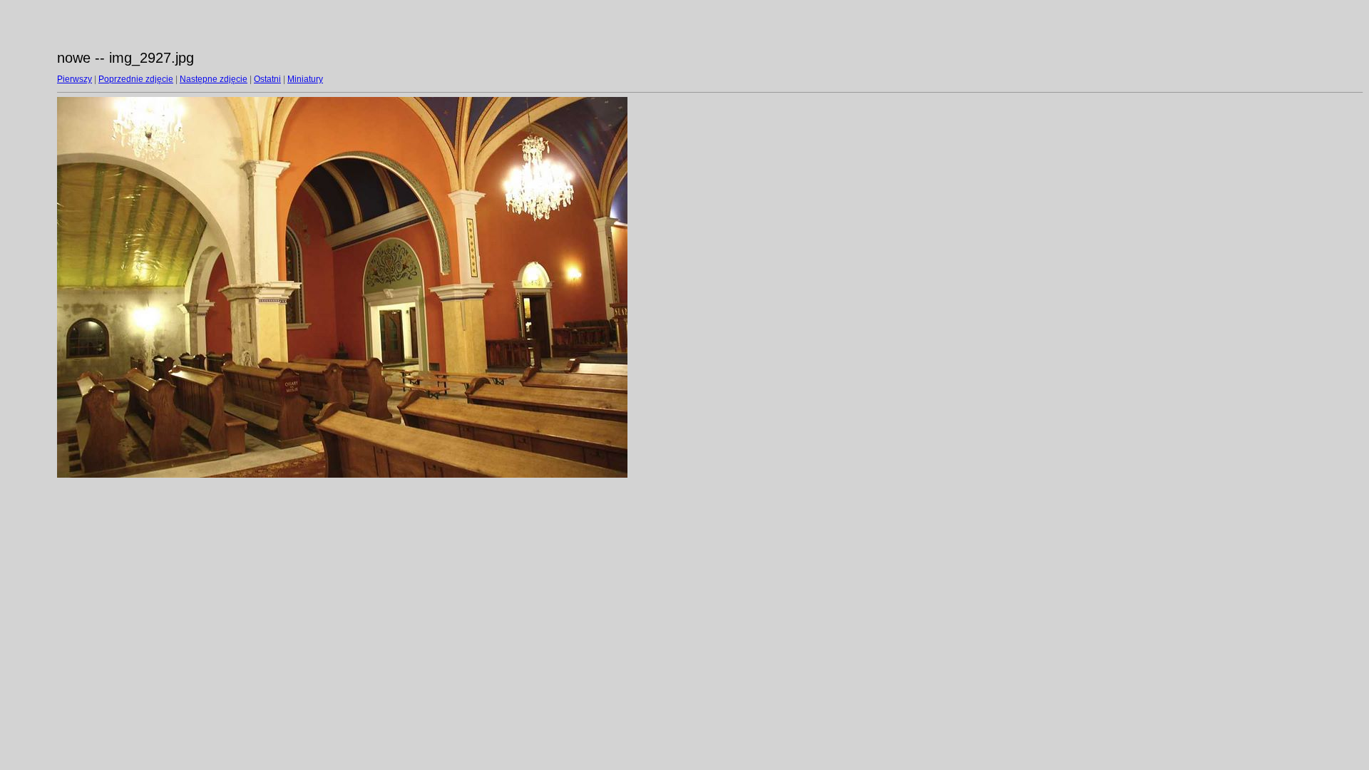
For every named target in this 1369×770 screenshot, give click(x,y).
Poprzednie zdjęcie (135, 79)
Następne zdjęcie (213, 79)
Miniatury (305, 79)
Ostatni (267, 79)
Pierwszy (74, 79)
